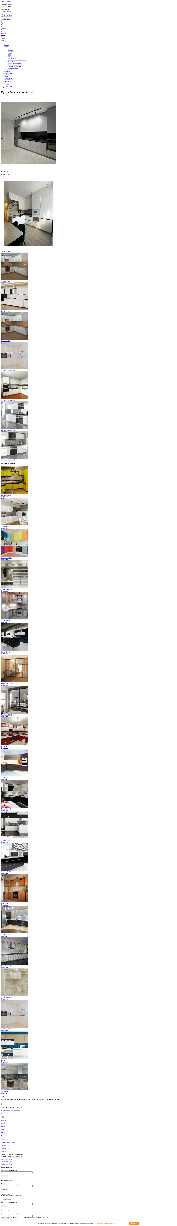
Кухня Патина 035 (6, 620)
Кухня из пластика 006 (8, 400)
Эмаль (3, 1126)
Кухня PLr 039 (5, 934)
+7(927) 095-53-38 (6, 14)
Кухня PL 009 (5, 171)
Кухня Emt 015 (5, 746)
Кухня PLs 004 (5, 341)
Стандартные (5, 1145)
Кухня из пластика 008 (8, 460)
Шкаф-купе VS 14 (6, 683)
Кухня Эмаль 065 (6, 495)
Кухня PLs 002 (5, 281)
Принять (134, 1223)
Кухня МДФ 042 (6, 809)
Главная (6, 84)
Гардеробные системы (8, 1142)
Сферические (5, 1148)
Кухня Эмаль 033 (6, 558)
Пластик (3, 1120)
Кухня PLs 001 (5, 251)
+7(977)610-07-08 (6, 1161)
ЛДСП (3, 1132)
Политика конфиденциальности (11, 1111)
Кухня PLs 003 (5, 311)
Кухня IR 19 (4, 1060)
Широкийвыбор (4, 34)
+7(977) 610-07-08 (6, 16)
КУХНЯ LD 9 (5, 1091)
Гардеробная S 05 (6, 589)
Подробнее (4, 496)
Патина (3, 1123)
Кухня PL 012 (5, 777)
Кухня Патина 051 (6, 997)
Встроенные (4, 1139)
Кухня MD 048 (5, 652)
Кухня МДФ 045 (6, 872)
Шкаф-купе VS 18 (6, 715)
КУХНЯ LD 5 (5, 903)
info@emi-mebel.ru (6, 1164)
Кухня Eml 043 (5, 526)
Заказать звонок (6, 19)
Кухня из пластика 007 (8, 430)
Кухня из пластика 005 (8, 370)
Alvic (2, 1129)
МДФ (2, 1117)
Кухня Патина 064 (6, 966)
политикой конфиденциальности (104, 1223)
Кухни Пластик (9, 86)
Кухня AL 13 (5, 840)
